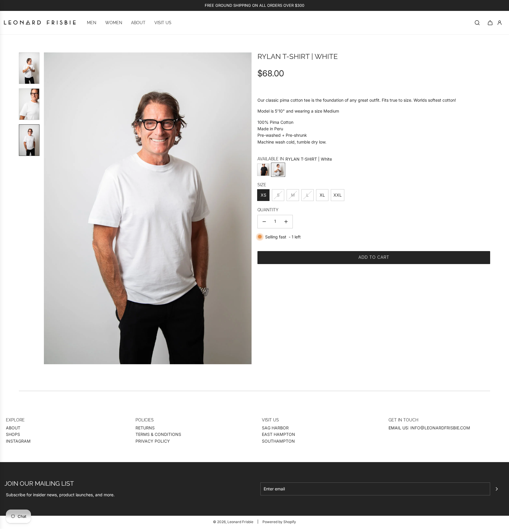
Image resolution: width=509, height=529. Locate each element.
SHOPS (13, 434)
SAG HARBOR (275, 427)
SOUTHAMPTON (278, 441)
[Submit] (496, 488)
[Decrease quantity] (264, 221)
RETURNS (145, 427)
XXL (337, 194)
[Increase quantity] (286, 221)
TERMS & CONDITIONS (158, 434)
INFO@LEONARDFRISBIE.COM (440, 427)
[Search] (477, 22)
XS (263, 194)
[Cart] (490, 22)
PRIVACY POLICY (152, 441)
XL (322, 194)
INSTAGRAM (18, 441)
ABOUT (13, 427)
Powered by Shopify (279, 522)
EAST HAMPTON (278, 434)
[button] (48, 208)
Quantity (267, 210)
